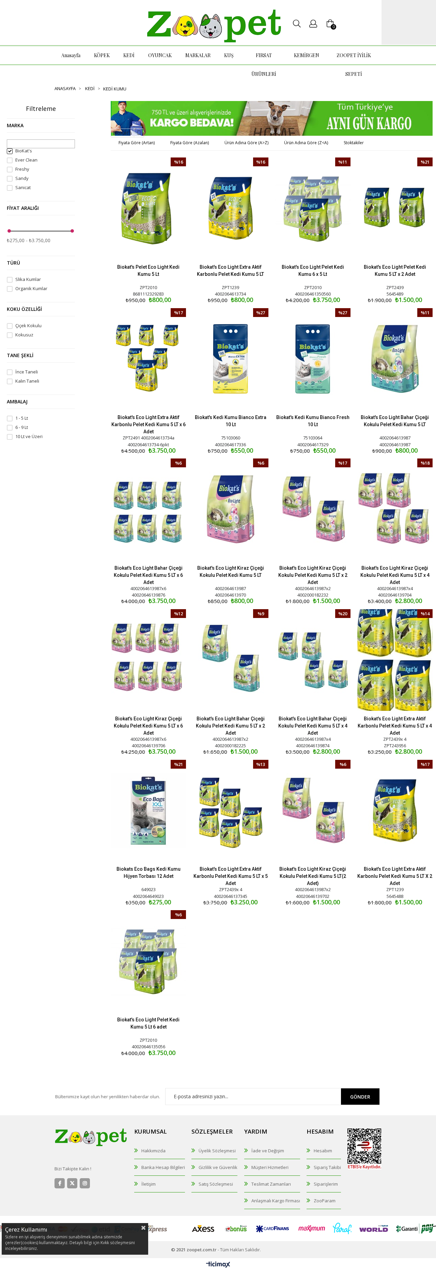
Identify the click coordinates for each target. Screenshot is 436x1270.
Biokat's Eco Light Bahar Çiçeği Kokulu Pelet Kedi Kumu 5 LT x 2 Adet (230, 726)
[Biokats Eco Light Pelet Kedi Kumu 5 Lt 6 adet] (148, 961)
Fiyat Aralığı (23, 208)
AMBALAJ (17, 401)
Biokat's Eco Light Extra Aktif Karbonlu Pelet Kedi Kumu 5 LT (230, 270)
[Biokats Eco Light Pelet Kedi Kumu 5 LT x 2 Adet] (395, 208)
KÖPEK (102, 55)
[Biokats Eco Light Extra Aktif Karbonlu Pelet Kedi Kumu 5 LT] (230, 208)
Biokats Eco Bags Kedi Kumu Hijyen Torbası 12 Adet (148, 872)
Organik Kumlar (31, 288)
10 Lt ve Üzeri (29, 436)
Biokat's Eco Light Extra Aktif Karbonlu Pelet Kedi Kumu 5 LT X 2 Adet (394, 876)
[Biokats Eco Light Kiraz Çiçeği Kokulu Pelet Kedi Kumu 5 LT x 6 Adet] (148, 660)
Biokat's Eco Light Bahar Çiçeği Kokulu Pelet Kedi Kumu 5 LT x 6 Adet (148, 575)
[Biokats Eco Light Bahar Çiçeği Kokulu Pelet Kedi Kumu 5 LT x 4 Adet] (313, 660)
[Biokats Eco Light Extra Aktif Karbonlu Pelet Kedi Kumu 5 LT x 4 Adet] (395, 660)
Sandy (22, 178)
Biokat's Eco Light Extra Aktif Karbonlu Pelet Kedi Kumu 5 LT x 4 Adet (395, 726)
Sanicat (23, 187)
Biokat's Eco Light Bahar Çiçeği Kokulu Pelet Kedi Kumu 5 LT (395, 421)
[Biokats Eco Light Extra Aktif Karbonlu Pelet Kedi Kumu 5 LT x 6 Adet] (148, 359)
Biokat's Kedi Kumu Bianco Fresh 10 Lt (312, 421)
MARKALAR (198, 55)
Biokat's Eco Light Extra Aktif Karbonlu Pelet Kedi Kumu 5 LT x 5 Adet (230, 876)
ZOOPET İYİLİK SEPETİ (354, 64)
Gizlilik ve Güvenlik (218, 1167)
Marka (15, 125)
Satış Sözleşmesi (216, 1184)
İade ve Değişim (267, 1151)
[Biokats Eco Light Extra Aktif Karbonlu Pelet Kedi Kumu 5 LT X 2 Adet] (395, 811)
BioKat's (23, 150)
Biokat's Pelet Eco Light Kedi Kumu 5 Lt (148, 270)
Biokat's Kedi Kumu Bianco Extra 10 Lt (230, 421)
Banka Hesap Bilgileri (163, 1167)
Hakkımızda (153, 1151)
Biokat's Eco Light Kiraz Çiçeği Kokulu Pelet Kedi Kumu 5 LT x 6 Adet (148, 726)
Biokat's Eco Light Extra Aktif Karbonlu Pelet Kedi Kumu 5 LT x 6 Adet (148, 424)
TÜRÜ (13, 263)
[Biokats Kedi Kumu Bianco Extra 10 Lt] (230, 359)
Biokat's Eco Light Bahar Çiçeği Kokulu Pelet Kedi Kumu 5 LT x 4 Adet (312, 726)
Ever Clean (26, 160)
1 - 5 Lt (21, 418)
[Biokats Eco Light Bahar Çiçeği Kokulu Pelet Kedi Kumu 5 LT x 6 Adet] (148, 509)
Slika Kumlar (28, 279)
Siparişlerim (326, 1184)
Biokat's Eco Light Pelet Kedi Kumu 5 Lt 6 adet (148, 1023)
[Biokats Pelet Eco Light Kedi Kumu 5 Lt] (148, 208)
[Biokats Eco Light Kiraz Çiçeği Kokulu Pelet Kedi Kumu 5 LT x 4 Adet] (395, 509)
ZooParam (325, 1201)
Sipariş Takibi (327, 1167)
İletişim (148, 1184)
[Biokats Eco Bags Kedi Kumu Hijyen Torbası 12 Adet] (148, 811)
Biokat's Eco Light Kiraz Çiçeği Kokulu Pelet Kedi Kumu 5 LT (230, 571)
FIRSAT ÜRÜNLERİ (263, 64)
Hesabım (323, 1151)
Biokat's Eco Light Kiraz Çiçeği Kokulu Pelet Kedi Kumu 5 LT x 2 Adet (312, 575)
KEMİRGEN (306, 55)
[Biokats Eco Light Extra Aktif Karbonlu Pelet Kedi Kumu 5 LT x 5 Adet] (230, 811)
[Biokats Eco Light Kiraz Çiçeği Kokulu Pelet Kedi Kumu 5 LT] (230, 509)
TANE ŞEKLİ (20, 355)
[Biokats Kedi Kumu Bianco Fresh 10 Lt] (313, 359)
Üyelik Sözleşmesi (217, 1151)
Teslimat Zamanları (271, 1184)
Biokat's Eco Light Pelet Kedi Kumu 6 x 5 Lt (313, 270)
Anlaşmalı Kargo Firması (275, 1201)
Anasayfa (70, 55)
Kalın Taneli (27, 381)
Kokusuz (24, 334)
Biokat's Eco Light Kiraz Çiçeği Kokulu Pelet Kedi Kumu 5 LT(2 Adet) (312, 876)
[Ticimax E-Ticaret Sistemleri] (218, 1264)
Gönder (360, 1096)
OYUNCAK (160, 55)
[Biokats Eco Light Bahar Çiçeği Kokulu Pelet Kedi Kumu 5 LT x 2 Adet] (230, 660)
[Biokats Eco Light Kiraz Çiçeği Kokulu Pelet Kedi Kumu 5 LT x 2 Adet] (313, 509)
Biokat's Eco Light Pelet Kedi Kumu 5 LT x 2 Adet (395, 270)
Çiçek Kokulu (28, 325)
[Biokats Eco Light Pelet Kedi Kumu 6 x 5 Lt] (313, 208)
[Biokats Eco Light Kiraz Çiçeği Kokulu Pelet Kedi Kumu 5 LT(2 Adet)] (313, 811)
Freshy (22, 169)
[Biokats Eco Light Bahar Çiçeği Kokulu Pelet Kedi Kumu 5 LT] (395, 359)
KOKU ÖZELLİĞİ (24, 309)
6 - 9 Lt (21, 427)
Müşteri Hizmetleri (270, 1167)
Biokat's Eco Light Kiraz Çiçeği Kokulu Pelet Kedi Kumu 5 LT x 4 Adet (395, 575)
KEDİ (129, 55)
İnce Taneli (26, 371)
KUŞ (229, 55)
